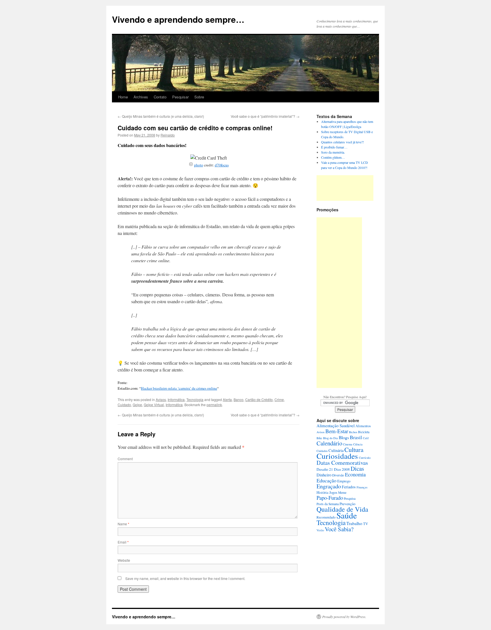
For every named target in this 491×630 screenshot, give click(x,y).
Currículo (365, 458)
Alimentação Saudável (336, 425)
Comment (125, 458)
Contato (160, 97)
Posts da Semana (328, 504)
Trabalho (354, 523)
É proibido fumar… (334, 147)
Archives (141, 97)
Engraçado (329, 486)
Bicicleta (363, 432)
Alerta (227, 399)
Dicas (357, 468)
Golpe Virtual (154, 404)
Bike (319, 438)
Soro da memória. (333, 152)
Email (123, 542)
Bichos (353, 432)
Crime (279, 399)
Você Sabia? (339, 529)
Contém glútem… (333, 157)
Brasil (356, 437)
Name (123, 523)
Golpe (137, 404)
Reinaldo (168, 135)
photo (198, 165)
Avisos (161, 399)
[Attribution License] (191, 165)
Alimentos (363, 426)
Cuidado (124, 404)
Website (124, 560)
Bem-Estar (336, 431)
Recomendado (326, 517)
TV (365, 523)
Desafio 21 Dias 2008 (333, 469)
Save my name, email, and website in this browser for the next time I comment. (185, 578)
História (322, 492)
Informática (176, 399)
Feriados (349, 486)
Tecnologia (194, 399)
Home (123, 97)
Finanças (362, 487)
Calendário (329, 443)
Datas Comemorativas (342, 462)
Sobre (199, 97)
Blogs (344, 437)
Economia (355, 474)
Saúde (346, 515)
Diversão (338, 475)
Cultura (353, 449)
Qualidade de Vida (342, 509)
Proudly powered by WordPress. (344, 616)
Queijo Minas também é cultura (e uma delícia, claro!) (161, 116)
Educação (326, 480)
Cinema (347, 444)
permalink (214, 404)
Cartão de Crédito (259, 399)
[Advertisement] (345, 188)
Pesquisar (180, 97)
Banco (239, 399)
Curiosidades (337, 456)
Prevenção (347, 503)
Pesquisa (349, 498)
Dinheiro (324, 475)
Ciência (358, 444)
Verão (320, 530)
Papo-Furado (330, 497)
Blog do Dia (330, 438)
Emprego (343, 481)
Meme (342, 492)
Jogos (333, 492)
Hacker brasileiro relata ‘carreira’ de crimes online (179, 388)
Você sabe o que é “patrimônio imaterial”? (265, 116)
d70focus (222, 165)
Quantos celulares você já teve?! (342, 142)
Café (366, 438)
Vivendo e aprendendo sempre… (178, 19)
